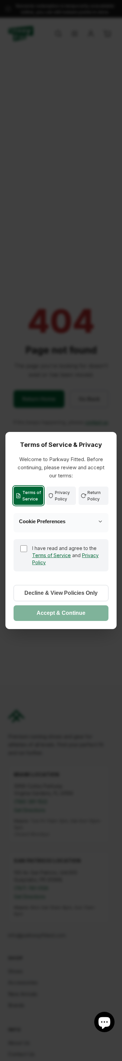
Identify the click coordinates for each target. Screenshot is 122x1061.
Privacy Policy (62, 495)
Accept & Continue (61, 613)
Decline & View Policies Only (61, 593)
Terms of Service (31, 495)
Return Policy (94, 495)
